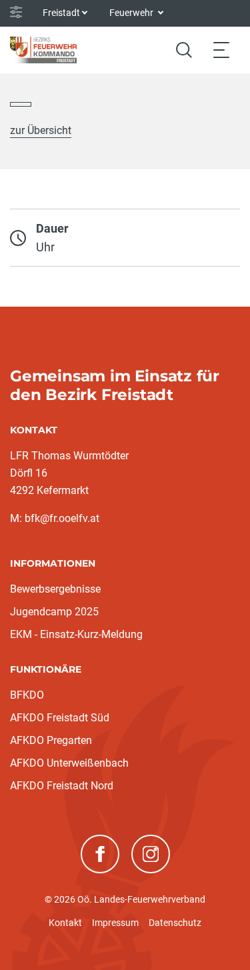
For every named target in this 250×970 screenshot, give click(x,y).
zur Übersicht (40, 130)
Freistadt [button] (61, 12)
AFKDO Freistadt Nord (61, 785)
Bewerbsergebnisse (55, 589)
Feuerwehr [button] (132, 12)
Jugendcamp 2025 (54, 611)
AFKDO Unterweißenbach (69, 763)
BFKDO (27, 695)
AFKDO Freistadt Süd (59, 717)
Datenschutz (175, 922)
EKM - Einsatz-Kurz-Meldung (76, 634)
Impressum (115, 922)
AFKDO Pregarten (51, 740)
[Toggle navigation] (221, 50)
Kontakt (65, 922)
